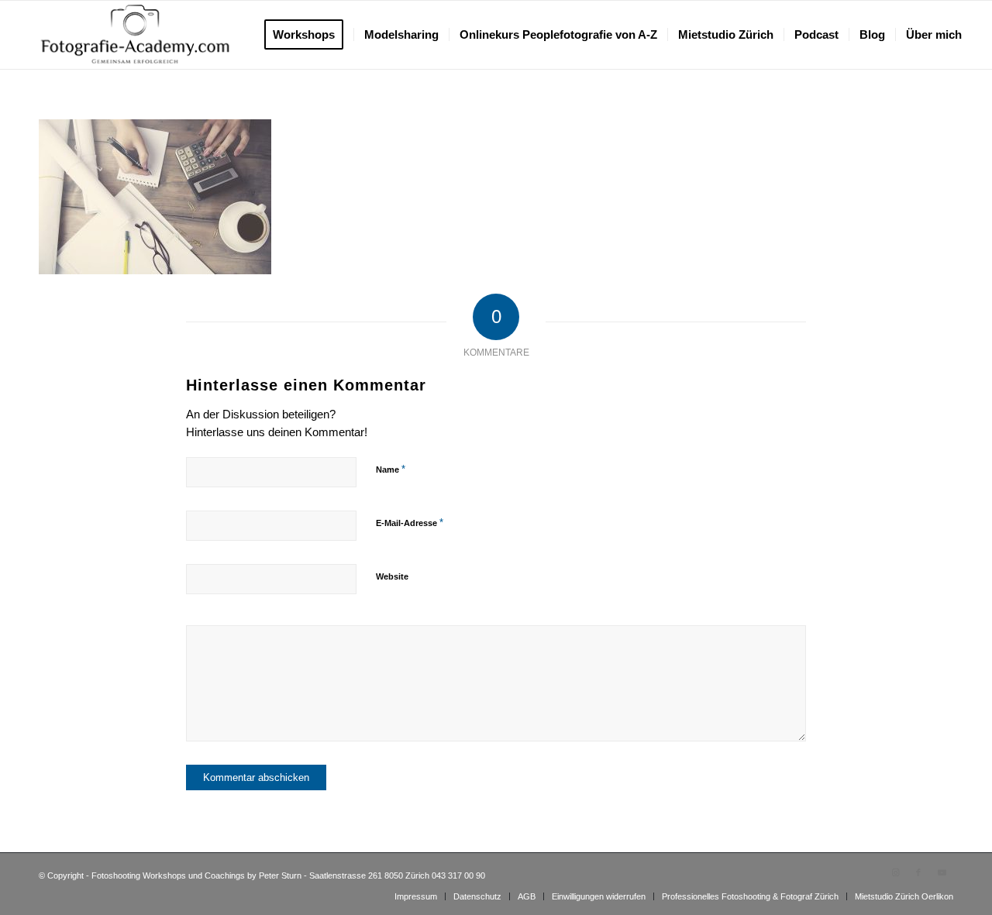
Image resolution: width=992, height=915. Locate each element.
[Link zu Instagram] (895, 872)
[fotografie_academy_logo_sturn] (135, 35)
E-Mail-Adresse (409, 522)
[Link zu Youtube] (941, 872)
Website (392, 576)
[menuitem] (308, 35)
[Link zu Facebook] (918, 872)
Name (390, 469)
